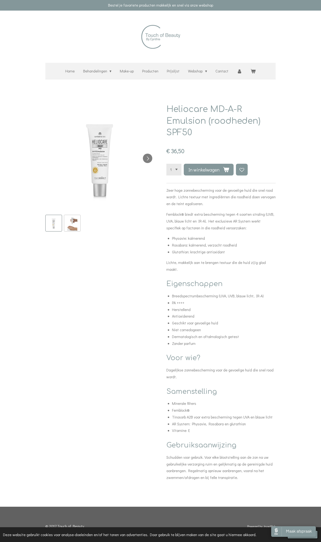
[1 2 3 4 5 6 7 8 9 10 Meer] (173, 169)
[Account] (239, 71)
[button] (53, 223)
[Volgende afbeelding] (147, 158)
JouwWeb (269, 526)
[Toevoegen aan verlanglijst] (242, 169)
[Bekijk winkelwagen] (253, 71)
